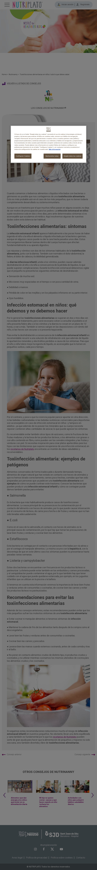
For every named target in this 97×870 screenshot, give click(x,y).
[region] (48, 144)
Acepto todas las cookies (72, 156)
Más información (54, 149)
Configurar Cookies (23, 156)
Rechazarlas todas (52, 156)
